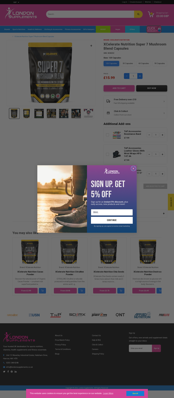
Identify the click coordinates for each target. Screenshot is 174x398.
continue (112, 220)
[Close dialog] (133, 168)
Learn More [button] (108, 393)
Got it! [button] (135, 393)
